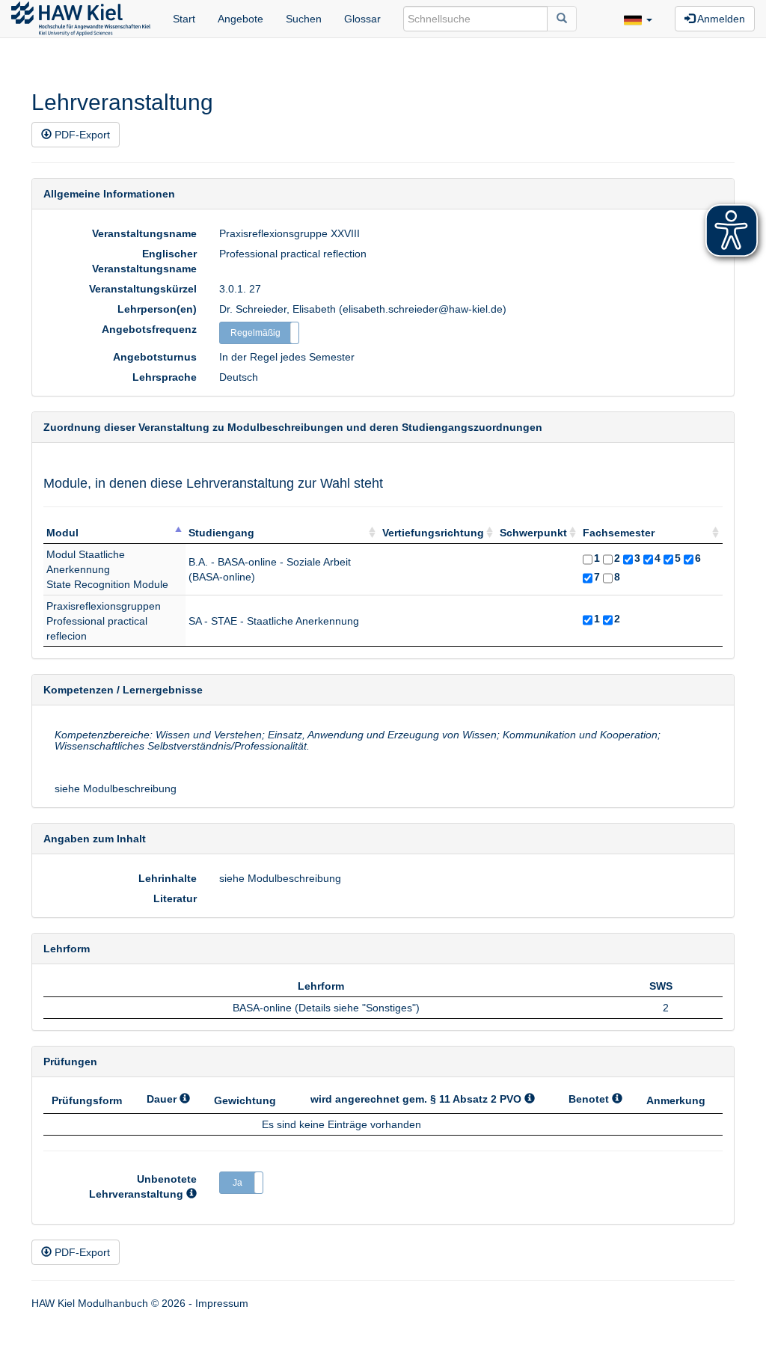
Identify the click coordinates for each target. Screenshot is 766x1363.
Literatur (175, 898)
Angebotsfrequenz (149, 329)
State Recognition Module (107, 584)
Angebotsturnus (155, 357)
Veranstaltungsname (144, 233)
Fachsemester (619, 533)
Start (184, 19)
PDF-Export (81, 135)
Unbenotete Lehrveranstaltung (143, 1186)
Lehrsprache (164, 377)
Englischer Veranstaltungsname (144, 261)
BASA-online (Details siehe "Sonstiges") (326, 1008)
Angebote (240, 19)
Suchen (304, 19)
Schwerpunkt (533, 533)
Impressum (221, 1303)
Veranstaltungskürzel (143, 289)
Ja (237, 1182)
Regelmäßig (255, 333)
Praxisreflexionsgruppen (103, 606)
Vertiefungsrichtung (433, 533)
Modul (62, 533)
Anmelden (720, 19)
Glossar (362, 19)
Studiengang (221, 533)
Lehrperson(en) (157, 309)
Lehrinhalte (167, 878)
